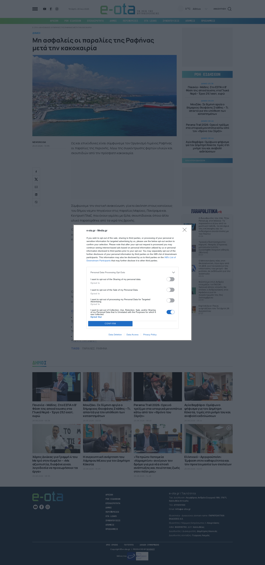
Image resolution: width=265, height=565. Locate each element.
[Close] (185, 231)
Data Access (132, 334)
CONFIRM (110, 323)
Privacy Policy (150, 334)
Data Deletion (115, 334)
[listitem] (132, 272)
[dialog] (132, 282)
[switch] (171, 279)
